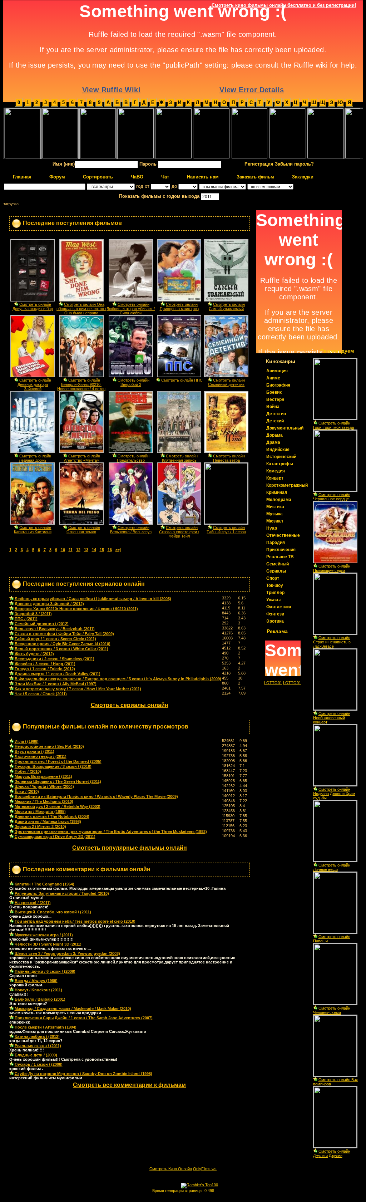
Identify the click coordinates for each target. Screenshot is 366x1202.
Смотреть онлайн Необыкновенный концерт (331, 717)
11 (71, 550)
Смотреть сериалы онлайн (129, 705)
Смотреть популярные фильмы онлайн (129, 848)
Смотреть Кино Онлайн (170, 1169)
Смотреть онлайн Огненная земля (83, 529)
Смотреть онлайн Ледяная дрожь (35, 458)
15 (102, 550)
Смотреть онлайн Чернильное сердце (331, 496)
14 (94, 550)
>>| (118, 550)
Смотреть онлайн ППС (182, 380)
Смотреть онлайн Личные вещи (331, 867)
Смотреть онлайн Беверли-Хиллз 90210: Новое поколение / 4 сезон (81, 384)
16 (110, 550)
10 (63, 550)
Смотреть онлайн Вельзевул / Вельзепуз (131, 529)
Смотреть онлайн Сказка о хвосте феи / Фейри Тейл (179, 531)
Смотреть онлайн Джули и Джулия (331, 1153)
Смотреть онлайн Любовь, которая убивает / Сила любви (131, 308)
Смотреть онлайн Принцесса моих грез (179, 306)
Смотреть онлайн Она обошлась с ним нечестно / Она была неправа (81, 308)
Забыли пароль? (294, 164)
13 (86, 550)
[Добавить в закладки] (16, 303)
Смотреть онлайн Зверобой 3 (133, 382)
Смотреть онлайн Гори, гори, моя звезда (333, 425)
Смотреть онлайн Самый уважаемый (227, 306)
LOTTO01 (273, 683)
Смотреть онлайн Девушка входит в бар (33, 306)
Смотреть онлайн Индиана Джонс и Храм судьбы (334, 793)
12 (78, 550)
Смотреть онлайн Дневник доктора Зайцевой (34, 384)
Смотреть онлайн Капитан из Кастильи (32, 529)
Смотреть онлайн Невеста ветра (229, 458)
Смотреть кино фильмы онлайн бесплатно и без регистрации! (284, 5)
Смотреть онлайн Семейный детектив (226, 382)
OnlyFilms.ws (205, 1169)
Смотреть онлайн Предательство (133, 458)
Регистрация (259, 164)
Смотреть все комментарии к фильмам (129, 1085)
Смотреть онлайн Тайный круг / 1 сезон (226, 529)
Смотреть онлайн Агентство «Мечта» (82, 458)
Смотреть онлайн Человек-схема (331, 1010)
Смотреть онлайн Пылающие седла (331, 568)
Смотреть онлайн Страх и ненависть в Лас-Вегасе (332, 642)
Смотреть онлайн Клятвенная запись (180, 458)
